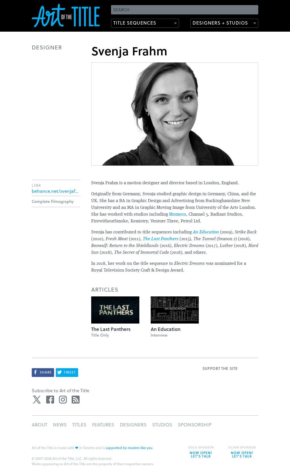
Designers (133, 424)
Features (103, 424)
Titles (79, 424)
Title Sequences (134, 22)
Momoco (177, 214)
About (39, 424)
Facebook (50, 399)
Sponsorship (195, 424)
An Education (206, 232)
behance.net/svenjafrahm (56, 191)
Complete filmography (53, 201)
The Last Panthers (160, 239)
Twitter (37, 399)
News (60, 424)
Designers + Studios (220, 22)
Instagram (62, 399)
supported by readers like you (129, 447)
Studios (162, 424)
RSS (75, 399)
